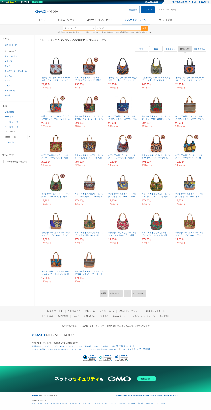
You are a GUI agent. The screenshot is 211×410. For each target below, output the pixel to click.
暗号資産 (140, 403)
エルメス (8, 61)
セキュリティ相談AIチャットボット (122, 346)
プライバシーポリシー (142, 316)
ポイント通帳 (165, 19)
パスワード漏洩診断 (84, 346)
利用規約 (104, 316)
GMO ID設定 (171, 10)
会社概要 (164, 316)
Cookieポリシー (120, 316)
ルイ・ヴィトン (11, 56)
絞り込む (11, 142)
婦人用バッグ (11, 45)
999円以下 (9, 117)
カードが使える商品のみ (17, 162)
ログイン (148, 9)
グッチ (7, 66)
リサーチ (113, 403)
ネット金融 (131, 403)
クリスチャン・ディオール (16, 71)
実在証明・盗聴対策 (38, 349)
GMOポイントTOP (55, 311)
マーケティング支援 (101, 403)
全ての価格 (9, 112)
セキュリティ (87, 403)
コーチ (7, 81)
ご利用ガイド (74, 311)
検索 (144, 28)
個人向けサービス (152, 403)
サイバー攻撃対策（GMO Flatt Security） (104, 349)
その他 (7, 95)
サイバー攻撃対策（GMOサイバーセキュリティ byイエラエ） (68, 349)
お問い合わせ (90, 316)
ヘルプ (161, 10)
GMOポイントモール (135, 19)
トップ (42, 19)
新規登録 (133, 9)
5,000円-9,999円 (11, 127)
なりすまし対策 (126, 349)
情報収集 (122, 403)
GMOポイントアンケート (99, 19)
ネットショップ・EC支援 (59, 403)
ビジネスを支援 (75, 403)
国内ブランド (10, 90)
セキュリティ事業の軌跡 (142, 349)
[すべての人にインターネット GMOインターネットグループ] (191, 2)
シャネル (8, 76)
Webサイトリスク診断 (101, 346)
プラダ (7, 86)
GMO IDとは (90, 311)
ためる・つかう (66, 19)
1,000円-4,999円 (11, 122)
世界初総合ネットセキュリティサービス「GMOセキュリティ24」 (53, 346)
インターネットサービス (40, 403)
